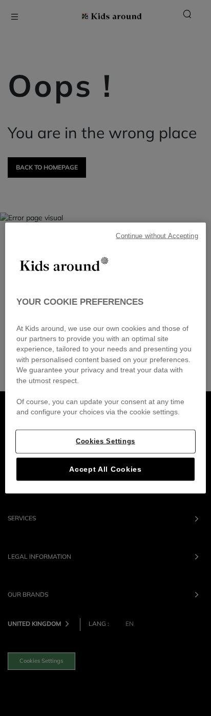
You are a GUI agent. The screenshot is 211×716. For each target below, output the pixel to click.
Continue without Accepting (157, 236)
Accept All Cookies (105, 469)
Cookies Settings (105, 441)
